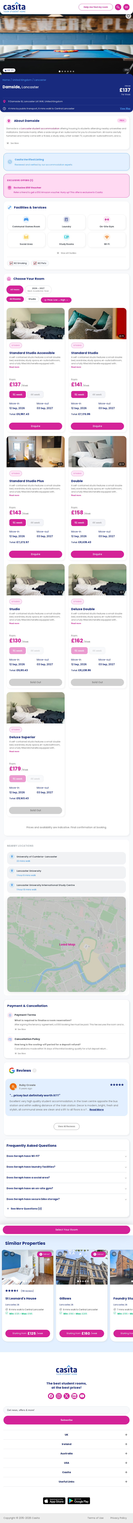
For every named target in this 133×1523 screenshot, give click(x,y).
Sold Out (35, 682)
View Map (125, 108)
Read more (14, 367)
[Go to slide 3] (65, 71)
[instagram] (59, 1396)
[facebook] (51, 1396)
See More (22, 1029)
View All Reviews (66, 1126)
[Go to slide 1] (59, 71)
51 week (17, 394)
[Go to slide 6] (73, 71)
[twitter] (67, 1396)
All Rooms (15, 299)
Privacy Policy (118, 1518)
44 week (35, 394)
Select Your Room (66, 1229)
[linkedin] (74, 1396)
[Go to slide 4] (68, 71)
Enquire (35, 426)
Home (6, 80)
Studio (32, 299)
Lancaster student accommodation (40, 128)
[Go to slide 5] (70, 71)
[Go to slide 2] (62, 71)
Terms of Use (95, 1518)
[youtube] (82, 1396)
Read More (97, 1109)
